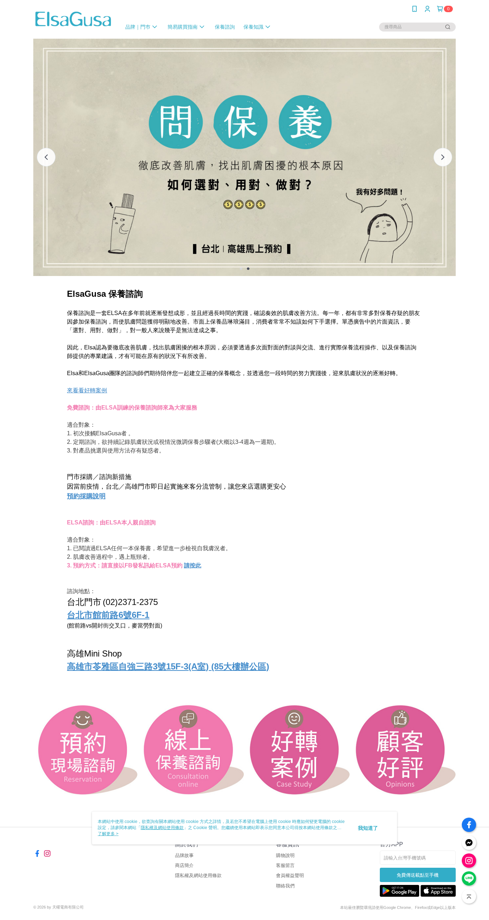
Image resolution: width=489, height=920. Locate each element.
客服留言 (285, 865)
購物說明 (285, 855)
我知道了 (368, 828)
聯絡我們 (285, 885)
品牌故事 (184, 855)
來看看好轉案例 (87, 390)
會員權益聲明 (290, 875)
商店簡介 (184, 865)
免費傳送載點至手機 (418, 875)
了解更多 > (108, 833)
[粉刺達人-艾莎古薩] (73, 18)
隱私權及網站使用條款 (198, 875)
